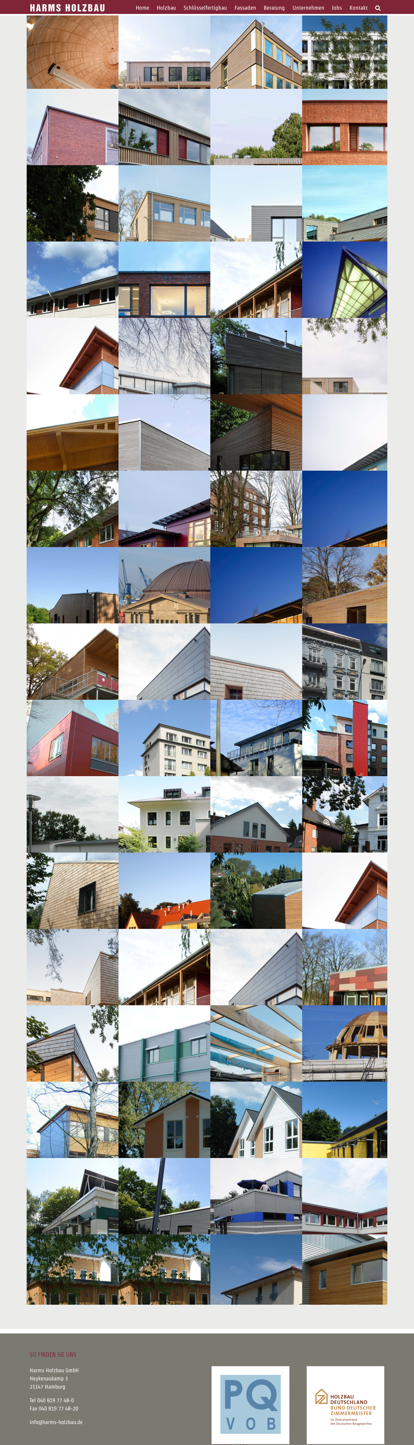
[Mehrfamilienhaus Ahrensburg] (207, 848)
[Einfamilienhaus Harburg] (299, 924)
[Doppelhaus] (299, 1153)
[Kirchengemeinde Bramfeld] (115, 1077)
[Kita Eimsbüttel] (115, 771)
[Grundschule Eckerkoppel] (207, 313)
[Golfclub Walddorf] (115, 848)
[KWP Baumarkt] (299, 619)
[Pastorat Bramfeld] (115, 924)
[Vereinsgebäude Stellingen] (299, 1230)
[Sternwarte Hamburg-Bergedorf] (115, 84)
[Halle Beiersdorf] (299, 1077)
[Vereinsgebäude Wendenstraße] (115, 1230)
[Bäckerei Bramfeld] (299, 848)
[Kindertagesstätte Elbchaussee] (115, 542)
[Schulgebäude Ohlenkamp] (115, 390)
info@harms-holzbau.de (56, 1422)
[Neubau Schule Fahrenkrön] (207, 237)
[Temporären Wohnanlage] (115, 313)
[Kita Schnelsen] (299, 695)
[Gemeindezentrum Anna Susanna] (115, 1001)
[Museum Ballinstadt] (115, 466)
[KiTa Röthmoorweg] (115, 237)
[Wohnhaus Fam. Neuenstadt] (207, 1153)
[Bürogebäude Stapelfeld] (207, 1077)
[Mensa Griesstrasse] (207, 466)
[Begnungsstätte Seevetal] (115, 619)
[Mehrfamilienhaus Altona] (207, 771)
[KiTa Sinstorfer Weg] (207, 84)
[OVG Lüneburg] (299, 84)
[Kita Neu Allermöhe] (207, 542)
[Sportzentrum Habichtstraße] (299, 160)
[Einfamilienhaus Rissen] (299, 237)
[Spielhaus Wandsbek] (299, 466)
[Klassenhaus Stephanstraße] (115, 160)
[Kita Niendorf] (299, 313)
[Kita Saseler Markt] (207, 695)
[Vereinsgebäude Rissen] (207, 1230)
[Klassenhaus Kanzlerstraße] (207, 160)
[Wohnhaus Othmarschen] (299, 390)
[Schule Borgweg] (115, 1153)
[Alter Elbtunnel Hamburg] (207, 619)
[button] (377, 7)
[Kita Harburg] (115, 695)
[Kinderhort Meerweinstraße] (207, 390)
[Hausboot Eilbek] (299, 542)
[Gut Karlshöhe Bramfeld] (207, 924)
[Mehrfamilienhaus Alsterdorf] (299, 771)
